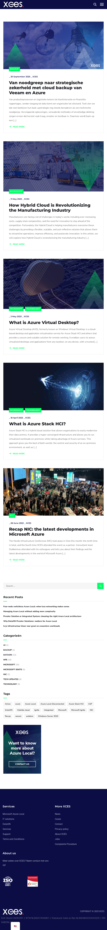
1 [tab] (27, 892)
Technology (33, 309)
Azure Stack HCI (76, 704)
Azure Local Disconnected (52, 704)
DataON (7, 655)
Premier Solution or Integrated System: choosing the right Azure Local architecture (42, 616)
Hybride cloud (23, 710)
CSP (90, 704)
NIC (12, 515)
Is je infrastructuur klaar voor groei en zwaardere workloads (31, 626)
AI (4, 645)
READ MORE (18, 126)
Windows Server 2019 (48, 716)
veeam (18, 716)
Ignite (36, 710)
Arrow (8, 704)
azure (17, 704)
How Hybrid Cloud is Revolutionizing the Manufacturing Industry (49, 208)
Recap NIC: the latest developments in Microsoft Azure (51, 532)
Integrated (48, 710)
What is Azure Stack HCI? (37, 423)
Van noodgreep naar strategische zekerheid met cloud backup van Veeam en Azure (46, 87)
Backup (14, 69)
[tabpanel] (15, 881)
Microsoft (16, 191)
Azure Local (30, 704)
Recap (8, 716)
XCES (35, 76)
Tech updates (10, 679)
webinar (29, 716)
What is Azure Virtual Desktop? (44, 322)
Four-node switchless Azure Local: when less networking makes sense (36, 606)
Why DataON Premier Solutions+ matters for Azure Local (30, 621)
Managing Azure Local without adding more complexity (29, 611)
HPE (5, 659)
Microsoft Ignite (12, 669)
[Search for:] (53, 585)
